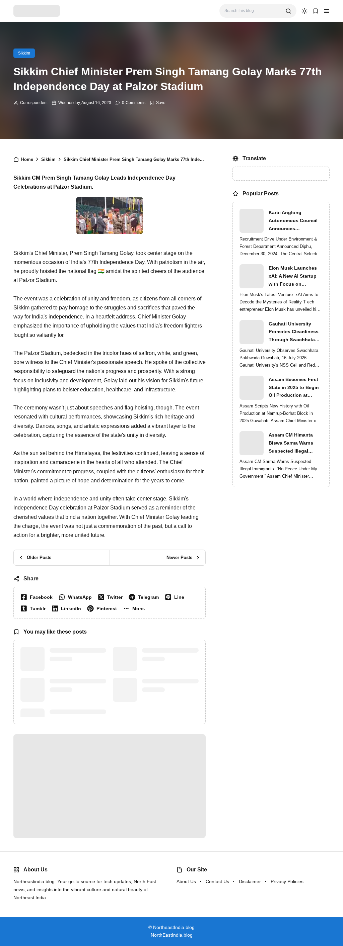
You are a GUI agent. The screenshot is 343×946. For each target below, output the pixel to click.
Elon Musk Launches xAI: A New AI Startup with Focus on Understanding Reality (294, 276)
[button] (327, 11)
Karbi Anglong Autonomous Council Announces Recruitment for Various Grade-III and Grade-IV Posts (296, 221)
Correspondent (34, 102)
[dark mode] (304, 11)
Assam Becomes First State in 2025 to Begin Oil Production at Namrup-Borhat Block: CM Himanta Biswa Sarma (294, 388)
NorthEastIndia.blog (172, 935)
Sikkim (24, 53)
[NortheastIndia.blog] (36, 10)
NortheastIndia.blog (174, 927)
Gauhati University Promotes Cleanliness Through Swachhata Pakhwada (294, 332)
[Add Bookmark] (157, 102)
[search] (288, 11)
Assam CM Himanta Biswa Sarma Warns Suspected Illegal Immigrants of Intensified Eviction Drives (291, 443)
